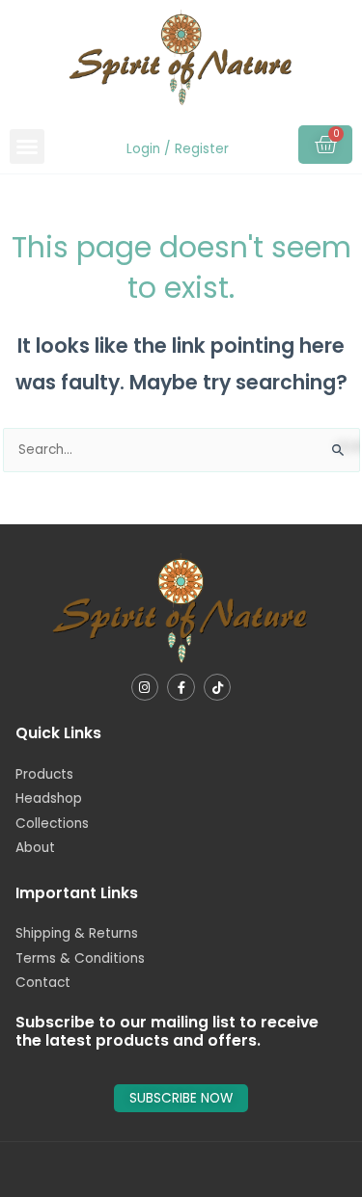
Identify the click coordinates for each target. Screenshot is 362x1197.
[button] (27, 146)
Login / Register (177, 149)
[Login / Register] (123, 149)
